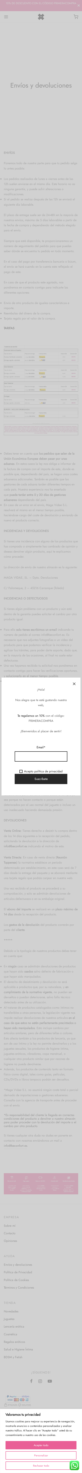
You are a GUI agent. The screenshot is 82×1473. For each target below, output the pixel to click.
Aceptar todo (41, 1445)
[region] (41, 1441)
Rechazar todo (41, 1466)
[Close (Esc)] (74, 683)
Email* (41, 747)
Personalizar (41, 1455)
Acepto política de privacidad (43, 771)
